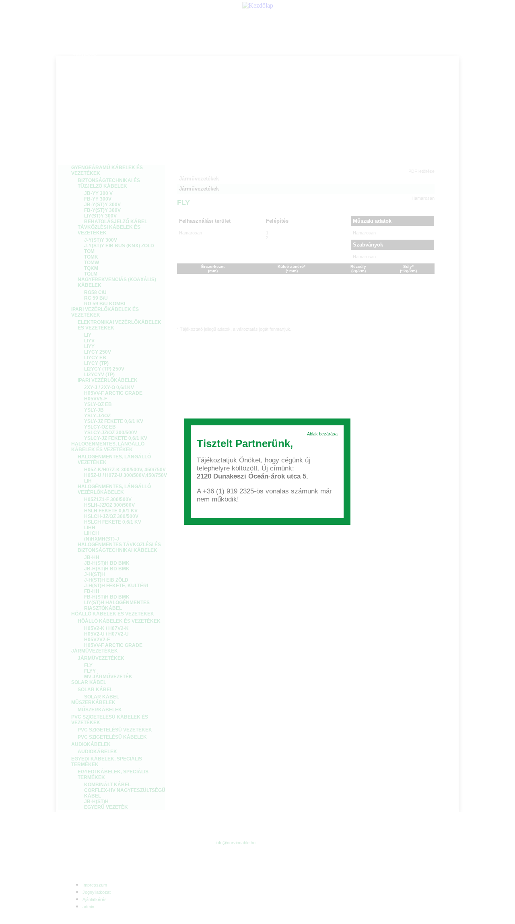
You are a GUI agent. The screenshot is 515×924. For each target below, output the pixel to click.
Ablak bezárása (322, 433)
